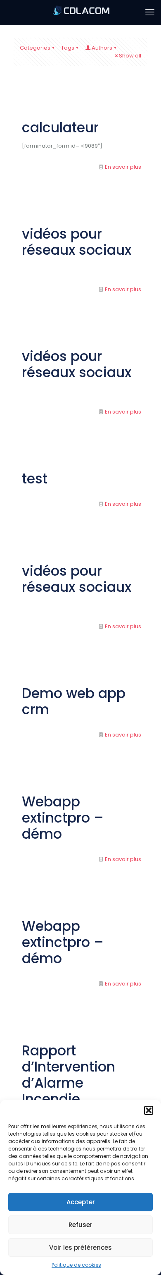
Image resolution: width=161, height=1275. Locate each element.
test (34, 478)
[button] (148, 1110)
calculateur (60, 127)
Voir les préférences (80, 1247)
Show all (130, 56)
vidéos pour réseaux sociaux (76, 242)
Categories (35, 48)
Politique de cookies (76, 1264)
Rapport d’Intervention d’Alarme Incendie (68, 1075)
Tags (67, 48)
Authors (102, 48)
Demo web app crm (73, 701)
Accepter (80, 1202)
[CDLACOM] (80, 12)
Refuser (80, 1224)
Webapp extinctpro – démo (63, 818)
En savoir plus (123, 167)
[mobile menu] (150, 12)
